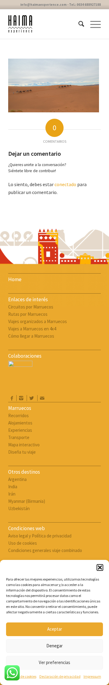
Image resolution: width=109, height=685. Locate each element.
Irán (11, 494)
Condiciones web (26, 528)
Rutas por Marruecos (28, 314)
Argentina (17, 479)
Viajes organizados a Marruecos (37, 321)
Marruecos (19, 408)
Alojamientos (20, 423)
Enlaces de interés (28, 299)
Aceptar (54, 629)
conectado (65, 184)
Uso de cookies (22, 543)
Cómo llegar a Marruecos (31, 336)
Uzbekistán (19, 508)
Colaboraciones (24, 356)
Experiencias (20, 430)
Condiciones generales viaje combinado (45, 550)
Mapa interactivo (24, 445)
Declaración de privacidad (60, 676)
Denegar (54, 646)
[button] (100, 567)
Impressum (92, 676)
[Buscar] (78, 24)
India (12, 486)
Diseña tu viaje (22, 452)
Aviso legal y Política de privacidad (39, 536)
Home (14, 279)
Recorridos (18, 415)
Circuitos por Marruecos (30, 307)
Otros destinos (24, 472)
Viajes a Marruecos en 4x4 (32, 329)
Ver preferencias (54, 662)
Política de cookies (22, 676)
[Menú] (92, 24)
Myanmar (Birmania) (26, 501)
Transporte (18, 437)
